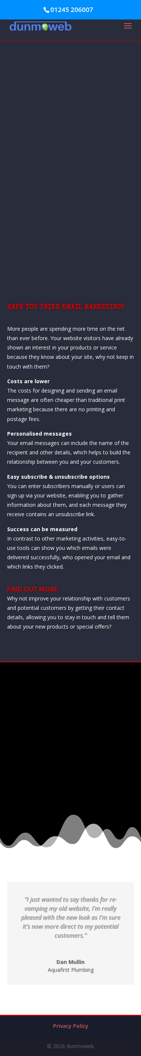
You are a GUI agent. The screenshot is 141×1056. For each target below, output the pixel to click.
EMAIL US (71, 761)
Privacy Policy (70, 1025)
